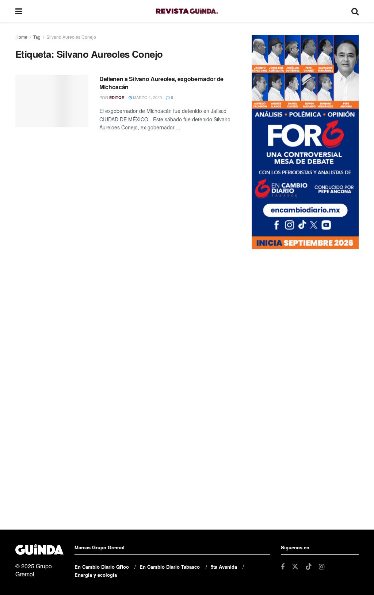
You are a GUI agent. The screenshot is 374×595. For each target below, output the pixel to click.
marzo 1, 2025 (147, 97)
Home (21, 37)
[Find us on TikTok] (309, 566)
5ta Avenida (224, 566)
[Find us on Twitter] (295, 566)
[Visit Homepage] (187, 11)
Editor (117, 97)
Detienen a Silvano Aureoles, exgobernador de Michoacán (161, 83)
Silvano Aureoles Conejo (71, 37)
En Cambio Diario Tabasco (170, 566)
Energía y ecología (96, 574)
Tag (37, 37)
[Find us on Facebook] (283, 567)
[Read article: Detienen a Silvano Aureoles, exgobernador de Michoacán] (51, 101)
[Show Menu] (18, 11)
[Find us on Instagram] (321, 567)
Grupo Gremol (33, 570)
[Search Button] (355, 11)
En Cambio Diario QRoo (102, 566)
